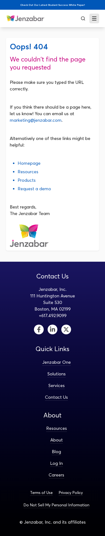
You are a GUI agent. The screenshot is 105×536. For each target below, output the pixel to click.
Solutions (56, 374)
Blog (56, 451)
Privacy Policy (71, 492)
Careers (56, 475)
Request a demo (34, 188)
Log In (56, 463)
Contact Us (56, 397)
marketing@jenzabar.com (36, 120)
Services (56, 385)
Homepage (29, 163)
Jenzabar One (56, 362)
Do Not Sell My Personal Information (56, 504)
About (56, 440)
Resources (28, 171)
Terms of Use (41, 492)
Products (27, 180)
